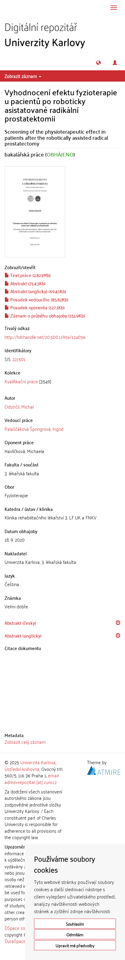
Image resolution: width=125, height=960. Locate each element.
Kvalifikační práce (21, 381)
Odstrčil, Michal (19, 406)
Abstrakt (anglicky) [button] (23, 635)
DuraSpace (15, 941)
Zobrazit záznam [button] (21, 76)
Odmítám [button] (74, 934)
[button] (98, 62)
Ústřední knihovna (22, 769)
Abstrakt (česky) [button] (20, 622)
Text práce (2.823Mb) (30, 275)
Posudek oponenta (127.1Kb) (37, 307)
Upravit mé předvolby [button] (75, 945)
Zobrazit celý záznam (25, 741)
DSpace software (21, 927)
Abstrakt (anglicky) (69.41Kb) (37, 291)
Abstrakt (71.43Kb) (27, 283)
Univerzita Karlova (38, 762)
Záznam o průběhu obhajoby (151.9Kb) (47, 315)
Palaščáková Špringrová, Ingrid (34, 428)
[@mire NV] (103, 769)
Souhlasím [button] (75, 923)
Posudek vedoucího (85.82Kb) (38, 299)
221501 (18, 359)
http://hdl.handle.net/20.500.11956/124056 (45, 336)
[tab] (62, 359)
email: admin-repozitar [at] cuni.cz (32, 778)
